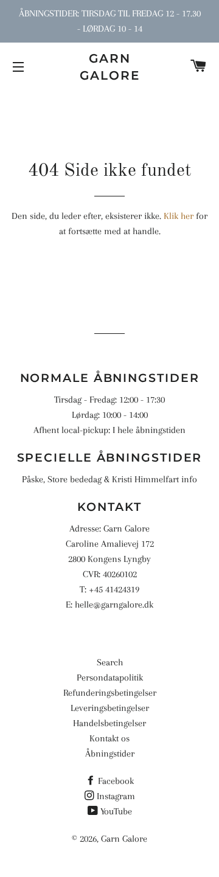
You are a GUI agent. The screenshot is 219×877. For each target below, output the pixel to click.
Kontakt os (109, 738)
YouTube (116, 811)
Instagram (116, 796)
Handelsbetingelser (109, 723)
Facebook (116, 780)
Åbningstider (109, 753)
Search (110, 662)
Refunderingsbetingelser (109, 692)
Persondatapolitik (110, 677)
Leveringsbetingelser (110, 707)
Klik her (178, 215)
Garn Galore (110, 67)
